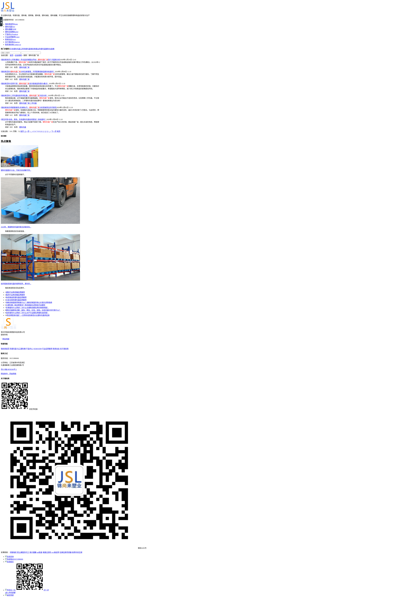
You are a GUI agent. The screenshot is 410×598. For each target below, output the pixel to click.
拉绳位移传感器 (66, 552)
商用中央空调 (77, 552)
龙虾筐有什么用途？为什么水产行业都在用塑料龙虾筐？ (27, 313)
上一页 (26, 131)
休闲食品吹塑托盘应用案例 (16, 297)
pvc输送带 (55, 552)
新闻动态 (10, 39)
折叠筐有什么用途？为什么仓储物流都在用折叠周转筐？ (27, 308)
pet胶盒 (39, 552)
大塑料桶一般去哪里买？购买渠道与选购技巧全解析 (25, 305)
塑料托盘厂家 (24, 67)
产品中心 (11, 34)
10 (41, 131)
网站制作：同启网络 (8, 374)
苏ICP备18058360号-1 (9, 369)
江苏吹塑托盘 (25, 49)
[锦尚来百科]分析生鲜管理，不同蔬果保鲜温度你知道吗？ (28, 72)
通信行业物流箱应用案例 (15, 292)
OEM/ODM (37, 349)
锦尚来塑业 (34, 49)
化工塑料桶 (21, 349)
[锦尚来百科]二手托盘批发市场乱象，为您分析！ (24, 95)
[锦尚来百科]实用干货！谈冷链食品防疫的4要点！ (25, 83)
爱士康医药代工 (23, 552)
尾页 (58, 131)
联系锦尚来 (13, 44)
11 (43, 131)
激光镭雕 (32, 552)
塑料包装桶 (50, 49)
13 (47, 131)
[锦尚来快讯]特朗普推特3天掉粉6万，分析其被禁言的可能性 (29, 107)
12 (45, 131)
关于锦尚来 (12, 42)
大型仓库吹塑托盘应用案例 (16, 300)
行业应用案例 (12, 37)
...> (50, 131)
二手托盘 (33, 103)
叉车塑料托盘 (15, 49)
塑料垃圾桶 (11, 32)
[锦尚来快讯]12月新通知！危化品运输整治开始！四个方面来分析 (30, 60)
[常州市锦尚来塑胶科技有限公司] (7, 11)
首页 (11, 55)
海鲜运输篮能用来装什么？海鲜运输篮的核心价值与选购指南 (29, 302)
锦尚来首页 (11, 24)
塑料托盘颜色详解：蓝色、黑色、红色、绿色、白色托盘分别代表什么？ (33, 310)
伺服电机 (13, 552)
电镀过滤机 (47, 552)
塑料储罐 (10, 29)
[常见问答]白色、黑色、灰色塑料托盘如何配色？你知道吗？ (23, 119)
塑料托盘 (10, 27)
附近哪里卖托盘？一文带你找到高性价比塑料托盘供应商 (28, 315)
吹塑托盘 (42, 49)
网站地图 (5, 339)
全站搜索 (18, 55)
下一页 (53, 131)
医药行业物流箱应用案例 (15, 295)
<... (31, 131)
